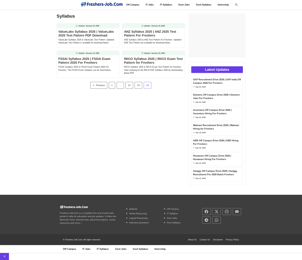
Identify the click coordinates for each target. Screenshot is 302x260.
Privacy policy (232, 239)
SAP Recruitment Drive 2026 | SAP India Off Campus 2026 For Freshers (217, 81)
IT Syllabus (166, 4)
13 (138, 85)
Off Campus (132, 4)
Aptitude (133, 209)
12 (129, 85)
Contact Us (205, 239)
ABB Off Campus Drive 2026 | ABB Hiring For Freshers (215, 142)
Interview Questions (139, 222)
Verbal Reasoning (138, 213)
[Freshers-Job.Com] (102, 5)
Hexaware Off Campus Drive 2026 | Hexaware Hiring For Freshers (212, 157)
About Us (192, 239)
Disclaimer (218, 239)
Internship (223, 4)
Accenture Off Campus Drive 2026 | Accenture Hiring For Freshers (212, 112)
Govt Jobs (184, 4)
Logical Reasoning (138, 218)
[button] (236, 4)
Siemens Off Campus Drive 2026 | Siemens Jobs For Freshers (216, 96)
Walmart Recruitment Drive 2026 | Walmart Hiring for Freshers (216, 127)
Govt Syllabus (203, 4)
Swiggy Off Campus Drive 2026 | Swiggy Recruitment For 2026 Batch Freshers (215, 173)
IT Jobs (150, 4)
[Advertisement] (217, 35)
